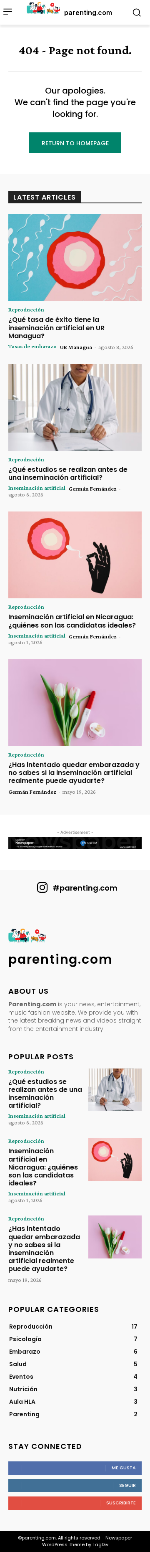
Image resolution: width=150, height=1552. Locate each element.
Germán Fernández (93, 488)
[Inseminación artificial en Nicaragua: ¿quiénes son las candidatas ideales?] (75, 554)
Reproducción (26, 309)
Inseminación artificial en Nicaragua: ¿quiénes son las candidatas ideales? (72, 621)
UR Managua (76, 347)
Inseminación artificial (36, 488)
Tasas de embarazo (32, 346)
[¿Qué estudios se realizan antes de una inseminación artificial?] (75, 407)
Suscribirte (121, 1502)
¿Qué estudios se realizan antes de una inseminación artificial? (68, 473)
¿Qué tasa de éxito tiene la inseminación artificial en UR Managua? (56, 327)
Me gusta (124, 1467)
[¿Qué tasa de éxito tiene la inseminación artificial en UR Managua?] (75, 257)
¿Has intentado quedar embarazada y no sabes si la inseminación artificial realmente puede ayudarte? (74, 772)
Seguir (127, 1485)
